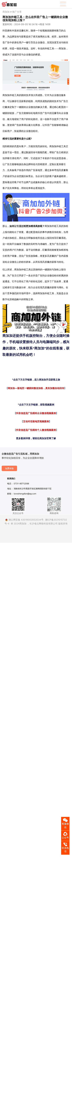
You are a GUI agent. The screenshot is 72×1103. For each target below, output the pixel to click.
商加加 (6, 11)
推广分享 (17, 11)
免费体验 (9, 468)
